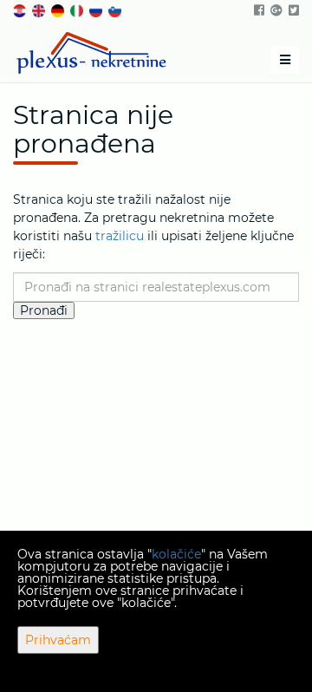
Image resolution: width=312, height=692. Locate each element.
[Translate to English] (40, 9)
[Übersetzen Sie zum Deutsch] (59, 9)
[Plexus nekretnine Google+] (275, 10)
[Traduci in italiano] (78, 9)
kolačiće (176, 554)
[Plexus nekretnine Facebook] (257, 10)
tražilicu (119, 236)
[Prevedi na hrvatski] (21, 9)
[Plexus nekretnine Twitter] (292, 10)
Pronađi (44, 310)
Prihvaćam (58, 640)
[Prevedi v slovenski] (116, 9)
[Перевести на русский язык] (97, 9)
